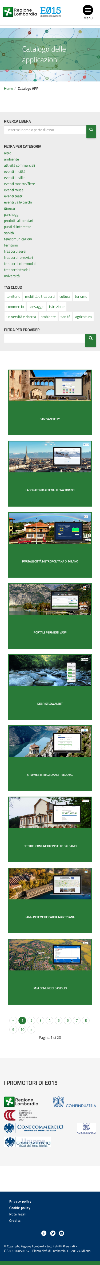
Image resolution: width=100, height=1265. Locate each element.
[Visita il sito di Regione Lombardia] (21, 8)
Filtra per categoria (22, 146)
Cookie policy (19, 1207)
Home (8, 88)
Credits (15, 1220)
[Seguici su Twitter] (53, 1233)
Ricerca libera (17, 121)
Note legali (18, 1214)
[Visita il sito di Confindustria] (74, 1101)
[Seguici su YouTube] (62, 1233)
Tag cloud (13, 287)
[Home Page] (52, 8)
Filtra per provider (22, 329)
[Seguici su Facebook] (44, 1233)
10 (22, 1029)
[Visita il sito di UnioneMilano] (27, 1142)
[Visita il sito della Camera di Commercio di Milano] (20, 1115)
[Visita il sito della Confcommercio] (34, 1128)
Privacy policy (20, 1201)
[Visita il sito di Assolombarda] (86, 1128)
